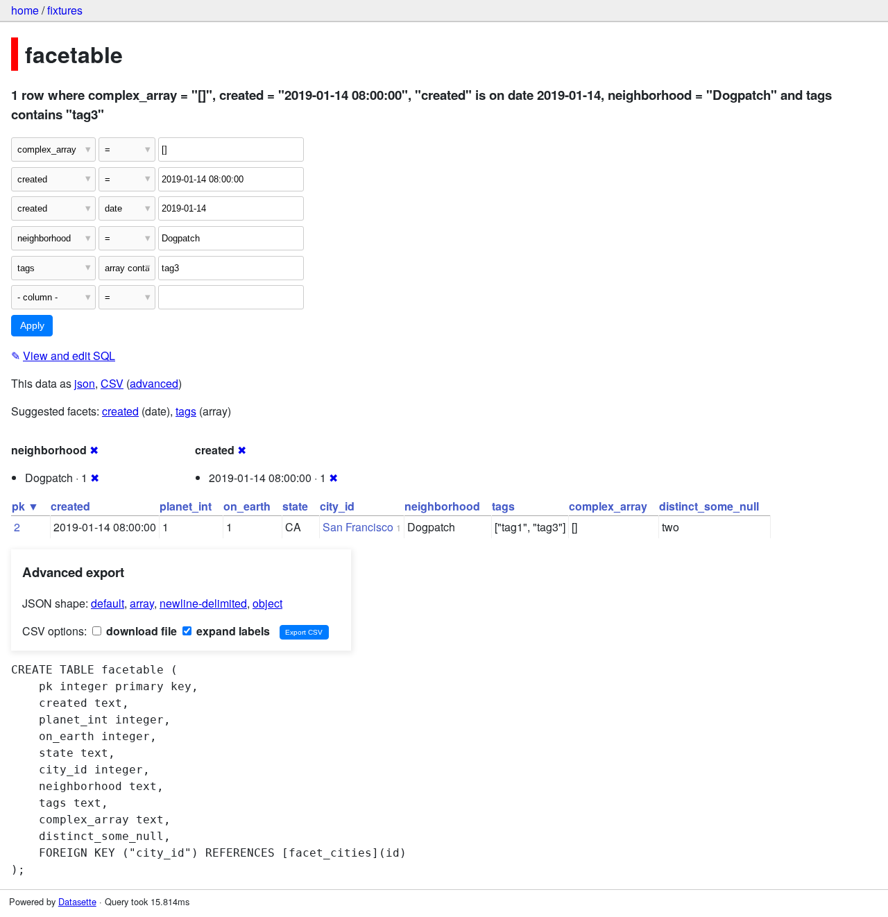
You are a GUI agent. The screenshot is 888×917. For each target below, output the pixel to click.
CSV (112, 383)
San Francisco (358, 527)
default (107, 603)
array (142, 603)
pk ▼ (25, 506)
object (267, 603)
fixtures (65, 10)
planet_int (186, 506)
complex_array (608, 506)
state (295, 506)
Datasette (77, 901)
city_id (337, 506)
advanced (154, 383)
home (25, 10)
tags (186, 411)
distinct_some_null (709, 506)
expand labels (232, 631)
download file (140, 631)
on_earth (247, 506)
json (84, 383)
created (120, 411)
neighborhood (442, 506)
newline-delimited (203, 603)
